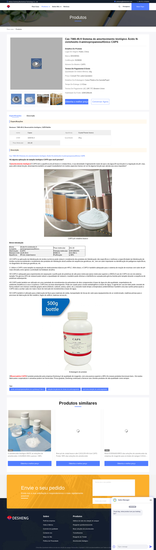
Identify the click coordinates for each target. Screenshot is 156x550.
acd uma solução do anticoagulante (95, 389)
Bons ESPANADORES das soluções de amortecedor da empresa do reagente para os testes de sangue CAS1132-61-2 (78, 455)
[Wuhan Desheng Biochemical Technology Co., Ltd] (13, 6)
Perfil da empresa (49, 521)
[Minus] (150, 500)
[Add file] (113, 546)
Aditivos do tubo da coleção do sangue (86, 521)
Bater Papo (140, 6)
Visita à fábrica (48, 525)
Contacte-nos (47, 533)
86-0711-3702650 (143, 1)
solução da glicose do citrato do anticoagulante (63, 389)
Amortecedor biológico (80, 541)
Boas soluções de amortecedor (83, 529)
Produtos (45, 6)
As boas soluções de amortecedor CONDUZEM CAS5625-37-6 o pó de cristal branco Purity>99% (123, 455)
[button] (62, 99)
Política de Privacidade (50, 541)
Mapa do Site (47, 537)
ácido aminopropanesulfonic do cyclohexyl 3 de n (27, 389)
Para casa (35, 6)
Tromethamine (78, 533)
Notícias (66, 6)
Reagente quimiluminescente (82, 525)
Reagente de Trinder (80, 537)
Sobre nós (56, 6)
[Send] (150, 546)
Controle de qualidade (50, 529)
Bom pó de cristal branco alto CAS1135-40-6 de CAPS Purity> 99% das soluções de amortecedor (28, 455)
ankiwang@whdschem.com (124, 1)
